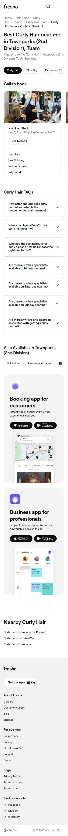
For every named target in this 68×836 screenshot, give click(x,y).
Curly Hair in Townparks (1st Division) (25, 632)
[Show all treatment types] (60, 70)
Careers (8, 701)
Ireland (17, 22)
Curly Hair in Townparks (17, 644)
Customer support (14, 707)
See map (30, 58)
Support (8, 754)
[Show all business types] (60, 363)
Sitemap (8, 719)
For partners (11, 735)
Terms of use (11, 788)
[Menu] (59, 6)
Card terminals (12, 748)
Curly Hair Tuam (36, 22)
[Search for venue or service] (48, 6)
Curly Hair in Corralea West (19, 638)
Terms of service (13, 782)
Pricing (8, 741)
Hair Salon (22, 17)
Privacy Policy (12, 776)
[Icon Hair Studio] (32, 134)
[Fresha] (11, 6)
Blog (6, 713)
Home (8, 17)
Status (7, 760)
